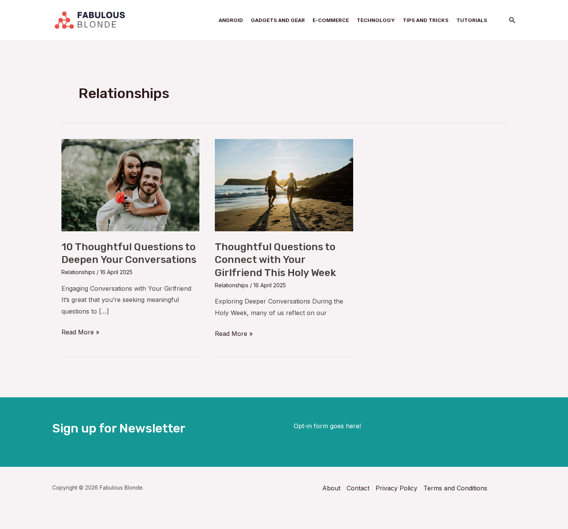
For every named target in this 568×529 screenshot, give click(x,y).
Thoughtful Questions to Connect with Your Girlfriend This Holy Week (275, 260)
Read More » (80, 331)
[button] (512, 20)
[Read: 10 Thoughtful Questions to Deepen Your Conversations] (130, 184)
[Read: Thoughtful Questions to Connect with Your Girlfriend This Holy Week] (284, 184)
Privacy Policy (396, 488)
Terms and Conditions (455, 488)
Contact (358, 488)
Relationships (78, 272)
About (331, 488)
